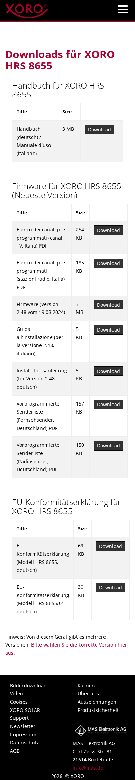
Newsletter (22, 726)
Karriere (87, 685)
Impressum (23, 734)
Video (16, 693)
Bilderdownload (28, 685)
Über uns (88, 693)
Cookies (19, 701)
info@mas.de (88, 767)
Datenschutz (24, 742)
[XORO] (27, 9)
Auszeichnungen (97, 701)
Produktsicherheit (98, 710)
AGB (15, 751)
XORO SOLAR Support (25, 714)
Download (99, 129)
